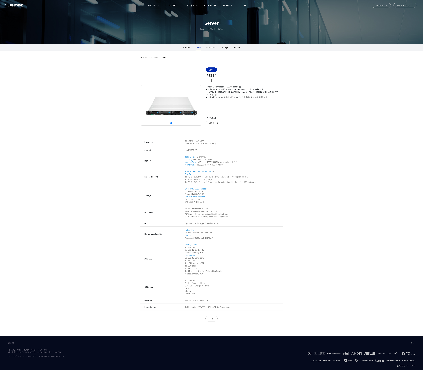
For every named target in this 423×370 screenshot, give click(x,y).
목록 (211, 319)
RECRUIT (11, 343)
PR (245, 5)
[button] (171, 123)
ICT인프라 (192, 5)
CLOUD (172, 5)
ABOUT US (153, 5)
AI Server (186, 47)
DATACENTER (210, 5)
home (202, 29)
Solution (236, 47)
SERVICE (227, 5)
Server (220, 29)
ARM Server (211, 47)
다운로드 (213, 123)
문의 (412, 343)
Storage (224, 47)
